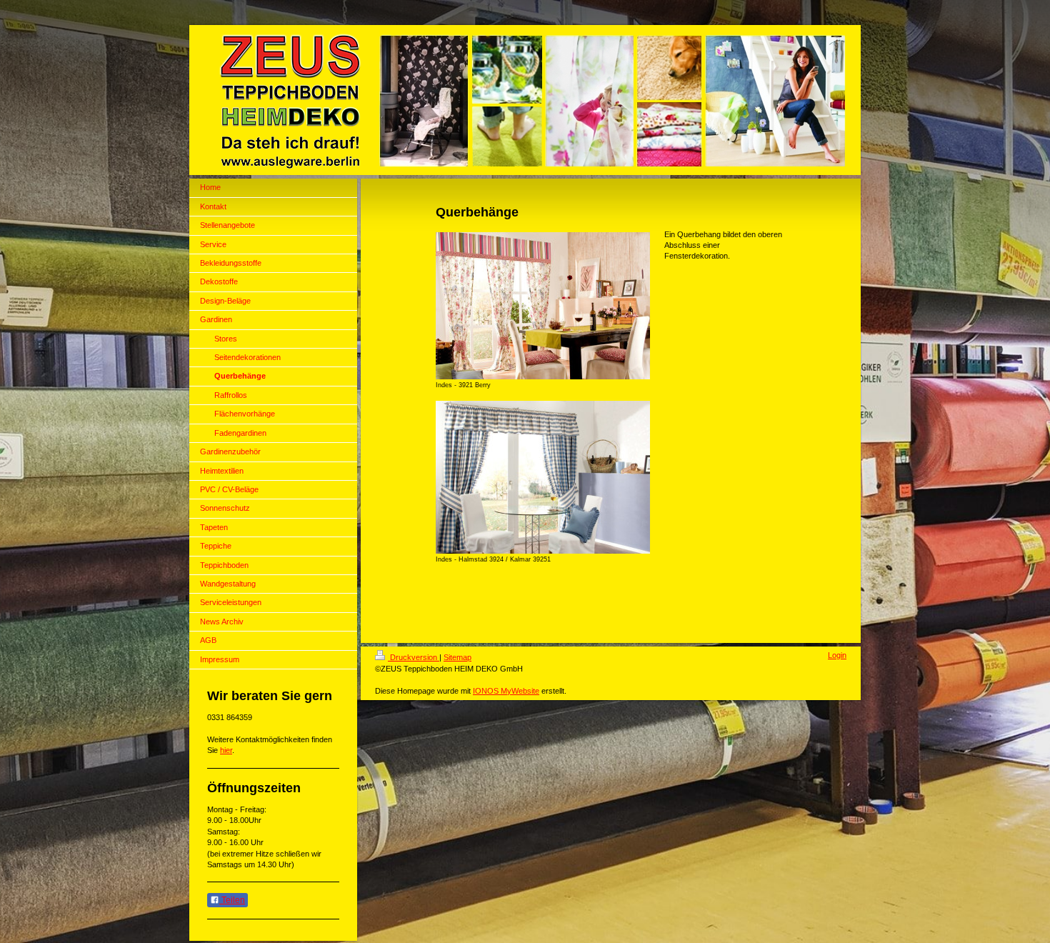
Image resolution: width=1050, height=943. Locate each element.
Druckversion (413, 657)
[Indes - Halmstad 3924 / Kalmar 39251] (543, 477)
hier (226, 750)
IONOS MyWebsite (506, 691)
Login (837, 655)
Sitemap (457, 657)
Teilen (232, 900)
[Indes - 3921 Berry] (543, 305)
